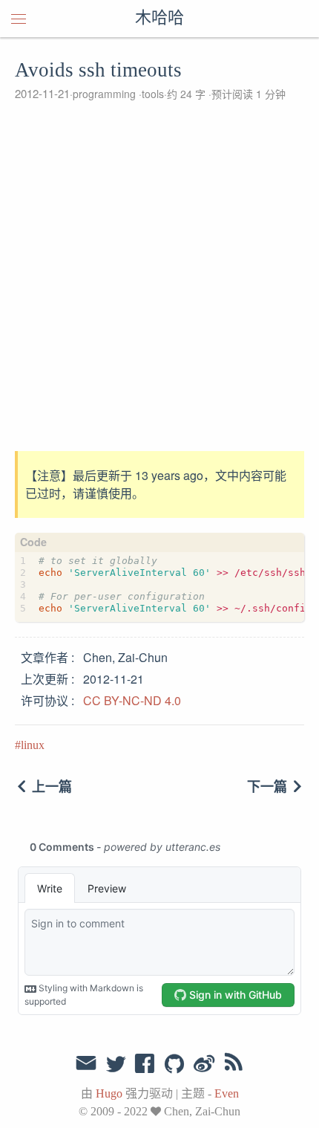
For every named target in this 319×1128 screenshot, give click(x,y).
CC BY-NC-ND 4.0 (132, 700)
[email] (86, 1063)
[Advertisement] (159, 276)
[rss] (234, 1065)
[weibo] (204, 1065)
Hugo (109, 1093)
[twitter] (116, 1065)
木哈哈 (159, 18)
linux (33, 745)
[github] (174, 1065)
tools (153, 93)
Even (226, 1093)
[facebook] (145, 1065)
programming (104, 93)
